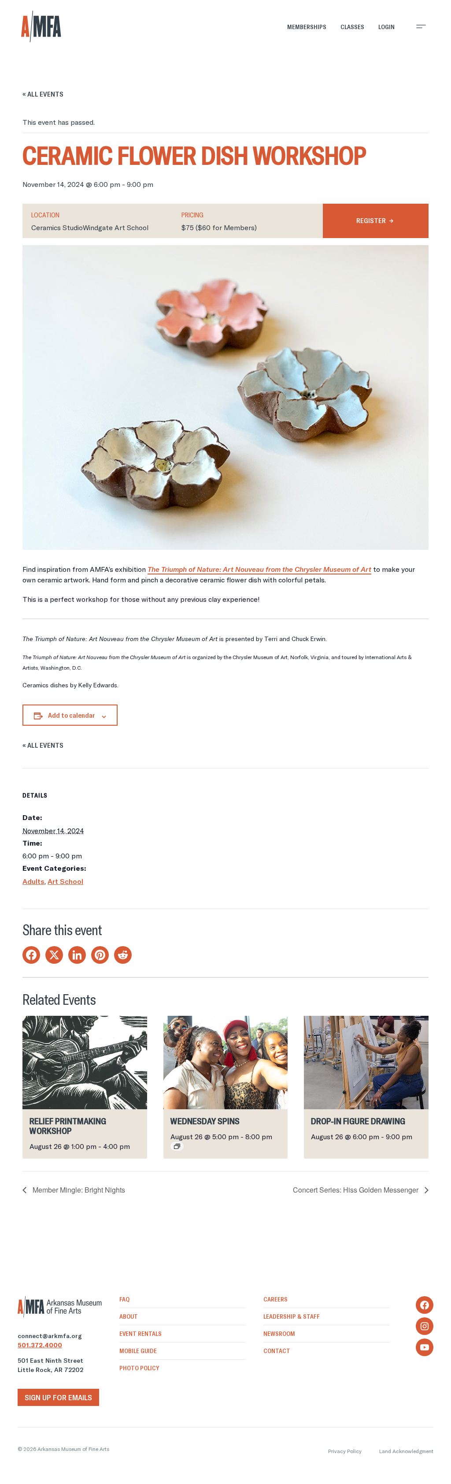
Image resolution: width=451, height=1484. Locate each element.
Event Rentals (140, 1334)
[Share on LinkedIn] (77, 955)
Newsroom (279, 1334)
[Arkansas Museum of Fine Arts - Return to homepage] (41, 26)
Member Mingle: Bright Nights (78, 1190)
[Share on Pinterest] (100, 955)
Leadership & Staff (291, 1316)
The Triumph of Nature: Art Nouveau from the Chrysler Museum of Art (259, 569)
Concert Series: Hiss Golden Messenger (356, 1190)
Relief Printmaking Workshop (68, 1125)
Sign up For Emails (58, 1397)
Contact (276, 1351)
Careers (275, 1299)
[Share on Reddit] (123, 955)
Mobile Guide (138, 1351)
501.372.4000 (40, 1345)
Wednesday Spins (205, 1120)
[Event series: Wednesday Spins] (177, 1146)
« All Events (42, 93)
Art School (65, 881)
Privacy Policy (345, 1451)
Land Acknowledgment (406, 1451)
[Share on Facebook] (31, 955)
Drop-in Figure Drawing (358, 1120)
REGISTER (371, 220)
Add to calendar (71, 715)
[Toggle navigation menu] (421, 26)
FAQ (124, 1299)
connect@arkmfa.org (50, 1336)
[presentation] (84, 1062)
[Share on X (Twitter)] (54, 955)
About (128, 1316)
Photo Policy (139, 1368)
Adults (33, 881)
